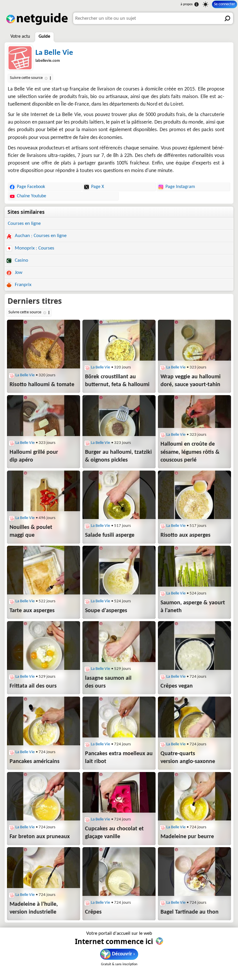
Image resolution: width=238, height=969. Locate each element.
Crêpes (93, 912)
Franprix (22, 284)
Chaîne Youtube (31, 196)
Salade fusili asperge (109, 535)
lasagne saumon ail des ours (108, 682)
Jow (18, 272)
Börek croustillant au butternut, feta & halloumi (117, 381)
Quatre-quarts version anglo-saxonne (188, 757)
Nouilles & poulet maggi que (31, 531)
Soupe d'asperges (106, 611)
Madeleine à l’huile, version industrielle (34, 908)
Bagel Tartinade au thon (190, 912)
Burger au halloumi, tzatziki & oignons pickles (118, 456)
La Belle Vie (54, 53)
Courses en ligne (24, 223)
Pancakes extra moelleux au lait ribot (119, 757)
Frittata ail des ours (33, 686)
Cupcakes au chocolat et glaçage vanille (114, 833)
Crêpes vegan (177, 686)
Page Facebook (31, 187)
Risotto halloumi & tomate (42, 385)
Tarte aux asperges (32, 611)
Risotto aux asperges (185, 535)
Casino (21, 260)
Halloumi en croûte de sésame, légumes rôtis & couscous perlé (190, 452)
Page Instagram (180, 187)
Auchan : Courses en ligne (40, 235)
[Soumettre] (227, 18)
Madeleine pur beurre (187, 837)
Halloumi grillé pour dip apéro (34, 456)
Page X (97, 187)
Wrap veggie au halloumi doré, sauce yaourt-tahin (191, 381)
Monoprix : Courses (34, 248)
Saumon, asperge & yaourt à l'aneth (193, 607)
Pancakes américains (34, 761)
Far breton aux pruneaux (40, 837)
